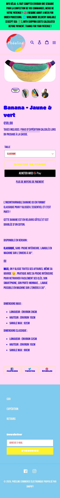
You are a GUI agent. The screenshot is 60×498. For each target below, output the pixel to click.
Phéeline (16, 481)
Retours (11, 419)
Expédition (12, 409)
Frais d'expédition (30, 130)
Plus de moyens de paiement (30, 182)
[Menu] (54, 42)
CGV (9, 399)
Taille (7, 147)
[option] (15, 91)
